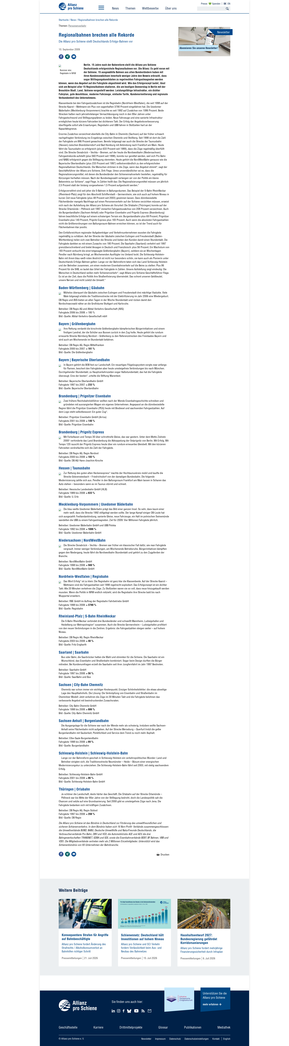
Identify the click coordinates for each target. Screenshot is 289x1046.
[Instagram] (118, 1011)
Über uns (171, 8)
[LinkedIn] (114, 1010)
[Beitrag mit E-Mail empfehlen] (73, 56)
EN (229, 3)
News (115, 8)
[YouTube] (136, 1010)
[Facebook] (124, 1010)
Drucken (165, 854)
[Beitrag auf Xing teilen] (67, 56)
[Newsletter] (150, 1010)
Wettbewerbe (150, 8)
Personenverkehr (77, 25)
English (226, 1038)
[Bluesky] (129, 1013)
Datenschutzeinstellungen (197, 1038)
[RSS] (143, 1010)
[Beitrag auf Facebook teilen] (61, 56)
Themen (130, 8)
